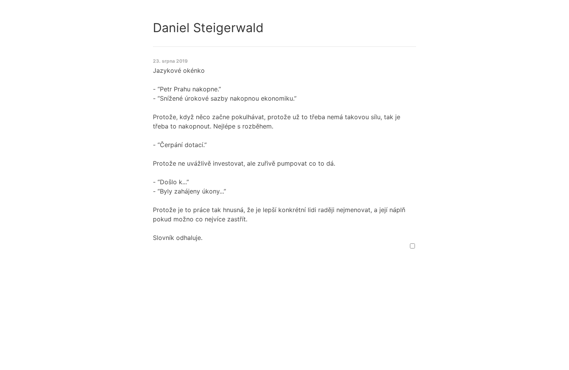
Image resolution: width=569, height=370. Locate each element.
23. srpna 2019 (170, 61)
